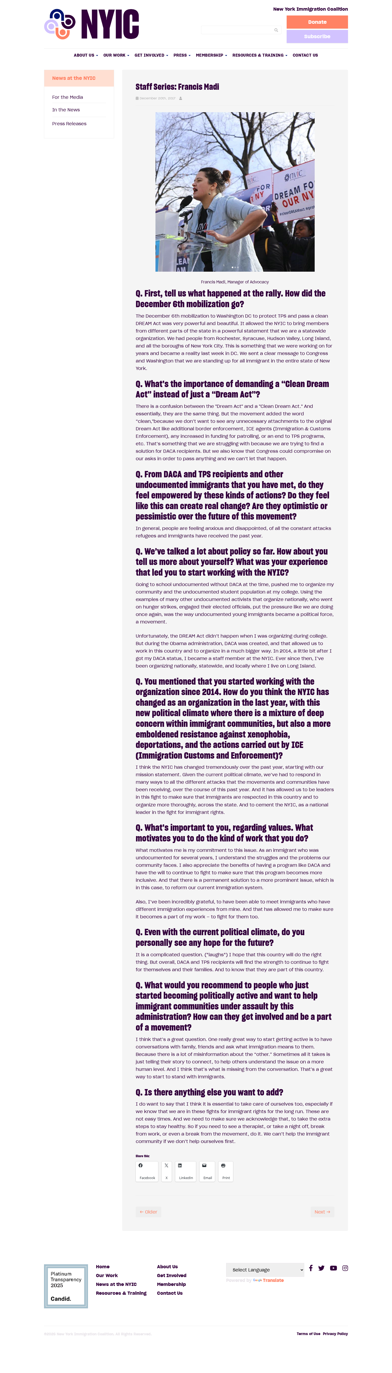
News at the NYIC (116, 1284)
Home (103, 1267)
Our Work (115, 55)
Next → (322, 1212)
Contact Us (305, 55)
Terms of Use (308, 1334)
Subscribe (317, 36)
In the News (66, 109)
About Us (84, 55)
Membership (210, 55)
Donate (317, 22)
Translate (273, 1280)
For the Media (67, 97)
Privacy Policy (335, 1334)
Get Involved (150, 55)
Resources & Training (259, 55)
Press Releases (69, 123)
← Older (148, 1212)
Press (181, 55)
